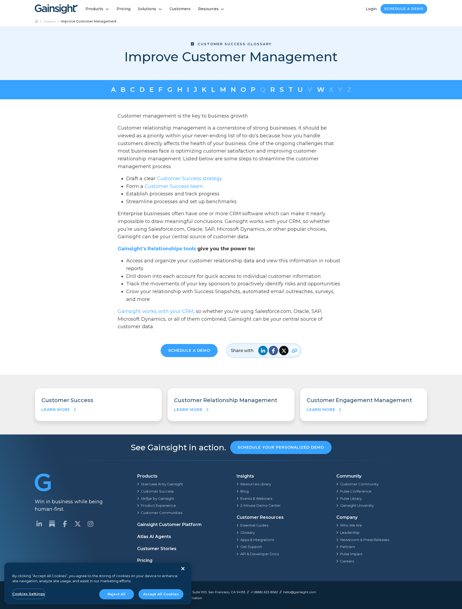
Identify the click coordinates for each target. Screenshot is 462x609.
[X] (77, 524)
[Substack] (52, 524)
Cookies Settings (28, 594)
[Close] (183, 568)
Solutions (147, 8)
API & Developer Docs (259, 554)
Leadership (350, 532)
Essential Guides (254, 525)
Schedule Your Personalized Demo (281, 447)
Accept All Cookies (161, 594)
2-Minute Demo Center (260, 505)
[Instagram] (90, 524)
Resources (208, 8)
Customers (180, 8)
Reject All (116, 594)
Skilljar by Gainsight (157, 498)
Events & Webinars (256, 498)
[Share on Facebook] (273, 350)
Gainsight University (357, 505)
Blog (244, 491)
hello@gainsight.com (299, 592)
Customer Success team (174, 186)
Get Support (251, 546)
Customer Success (157, 491)
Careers (347, 561)
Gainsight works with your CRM (156, 311)
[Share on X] (283, 350)
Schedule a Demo (404, 9)
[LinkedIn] (39, 524)
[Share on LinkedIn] (263, 350)
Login (371, 8)
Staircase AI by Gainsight (162, 484)
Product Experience (158, 505)
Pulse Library (351, 498)
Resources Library (255, 484)
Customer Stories (156, 548)
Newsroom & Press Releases (364, 540)
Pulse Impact (351, 554)
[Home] (36, 21)
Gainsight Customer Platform (169, 524)
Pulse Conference (355, 491)
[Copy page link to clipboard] (294, 350)
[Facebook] (64, 524)
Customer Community (359, 484)
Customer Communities (161, 512)
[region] (97, 584)
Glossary (49, 21)
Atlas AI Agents (154, 536)
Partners (347, 546)
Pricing (123, 8)
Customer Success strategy (189, 178)
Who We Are (351, 525)
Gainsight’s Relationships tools (157, 249)
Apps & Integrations (257, 540)
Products (94, 8)
